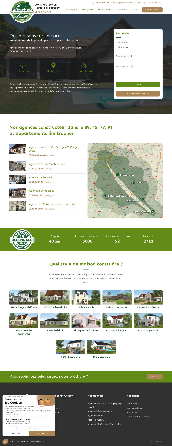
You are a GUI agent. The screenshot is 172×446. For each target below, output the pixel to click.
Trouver (138, 84)
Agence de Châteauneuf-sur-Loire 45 (52, 204)
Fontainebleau (127, 175)
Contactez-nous (152, 9)
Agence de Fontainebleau (100, 411)
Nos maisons (133, 403)
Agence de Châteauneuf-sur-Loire (104, 424)
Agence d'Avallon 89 (41, 190)
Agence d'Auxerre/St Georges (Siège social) (105, 405)
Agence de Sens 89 (40, 177)
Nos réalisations (134, 407)
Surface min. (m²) (124, 66)
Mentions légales (156, 441)
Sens (139, 182)
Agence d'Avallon (141, 211)
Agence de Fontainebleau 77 (47, 164)
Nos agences (87, 9)
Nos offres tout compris (138, 416)
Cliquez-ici (154, 376)
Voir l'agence (50, 155)
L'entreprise (71, 9)
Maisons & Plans (105, 9)
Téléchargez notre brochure (123, 2)
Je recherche (122, 42)
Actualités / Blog (156, 2)
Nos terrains (132, 412)
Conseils (134, 9)
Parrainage (141, 2)
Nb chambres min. (125, 56)
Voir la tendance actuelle (138, 93)
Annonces (121, 9)
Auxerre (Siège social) (133, 199)
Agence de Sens (95, 415)
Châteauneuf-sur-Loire (119, 196)
